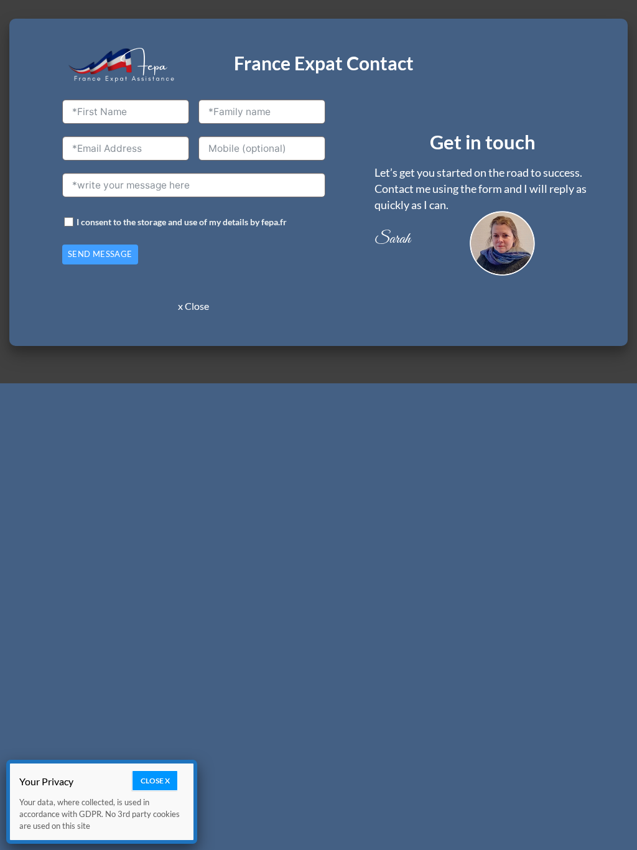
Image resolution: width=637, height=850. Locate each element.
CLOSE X (155, 780)
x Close (193, 306)
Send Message (100, 254)
